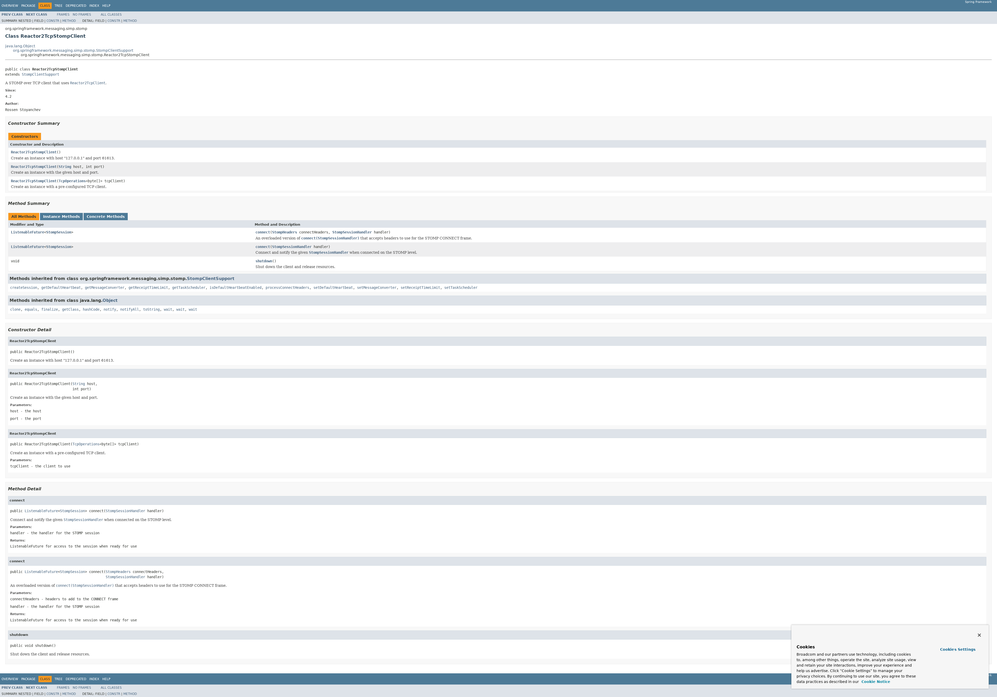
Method (69, 21)
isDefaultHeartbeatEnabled (235, 287)
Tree (59, 6)
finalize (49, 309)
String (65, 167)
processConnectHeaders (287, 287)
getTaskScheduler (188, 287)
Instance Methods (61, 216)
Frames (63, 14)
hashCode (91, 309)
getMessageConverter (104, 287)
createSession (23, 287)
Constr (52, 21)
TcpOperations (72, 181)
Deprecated (76, 6)
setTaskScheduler (460, 287)
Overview (10, 6)
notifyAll (129, 309)
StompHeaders (284, 232)
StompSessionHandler (352, 232)
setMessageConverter (376, 287)
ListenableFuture (27, 232)
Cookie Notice (875, 682)
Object (110, 300)
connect (262, 232)
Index (94, 6)
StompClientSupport (40, 74)
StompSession (58, 232)
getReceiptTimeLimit (148, 287)
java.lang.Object (20, 46)
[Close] (979, 635)
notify (110, 309)
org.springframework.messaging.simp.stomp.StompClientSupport (73, 50)
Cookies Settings (957, 649)
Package (28, 6)
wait (168, 309)
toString (151, 309)
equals (31, 309)
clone (15, 309)
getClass (70, 309)
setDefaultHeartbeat (333, 287)
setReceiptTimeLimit (420, 287)
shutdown (263, 261)
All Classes (111, 14)
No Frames (82, 14)
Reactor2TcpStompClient (34, 152)
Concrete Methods (106, 216)
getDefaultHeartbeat (61, 287)
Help (106, 6)
